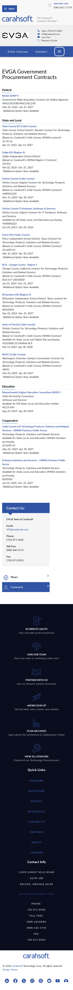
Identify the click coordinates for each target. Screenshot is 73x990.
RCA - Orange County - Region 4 (19, 264)
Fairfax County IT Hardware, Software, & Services (28, 208)
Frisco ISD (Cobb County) (16, 234)
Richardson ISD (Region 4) (16, 294)
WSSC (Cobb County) (14, 354)
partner (36, 832)
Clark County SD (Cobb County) (19, 126)
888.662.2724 (63, 7)
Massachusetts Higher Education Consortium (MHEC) (31, 392)
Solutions (41, 51)
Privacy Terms (10, 969)
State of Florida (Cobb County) (18, 324)
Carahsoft (17, 966)
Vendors (36, 780)
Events (36, 801)
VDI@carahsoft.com (17, 529)
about (36, 842)
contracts (37, 821)
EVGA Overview (18, 51)
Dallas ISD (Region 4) (13, 152)
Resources (36, 811)
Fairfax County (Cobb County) (18, 178)
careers (36, 852)
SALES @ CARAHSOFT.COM (36, 893)
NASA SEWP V (10, 95)
